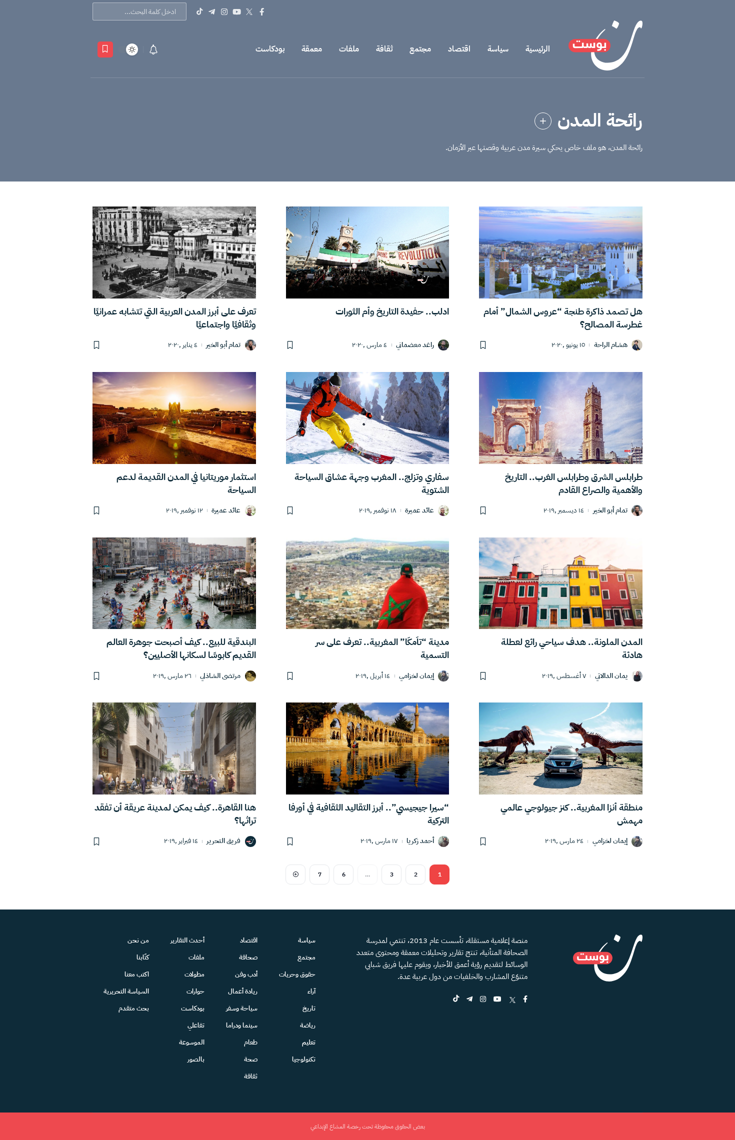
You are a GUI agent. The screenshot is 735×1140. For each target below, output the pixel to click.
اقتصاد (459, 49)
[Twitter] (249, 12)
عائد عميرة (419, 510)
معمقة (312, 49)
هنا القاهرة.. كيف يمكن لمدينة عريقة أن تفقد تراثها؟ (175, 813)
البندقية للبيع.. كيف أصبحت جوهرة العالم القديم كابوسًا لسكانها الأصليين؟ (181, 648)
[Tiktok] (199, 12)
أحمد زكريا (420, 841)
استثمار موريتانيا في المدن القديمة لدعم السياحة (186, 483)
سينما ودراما (242, 1025)
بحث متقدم (133, 1008)
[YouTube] (236, 12)
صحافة (248, 957)
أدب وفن (246, 974)
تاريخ (309, 1008)
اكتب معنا (136, 974)
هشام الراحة (611, 345)
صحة (251, 1059)
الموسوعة (191, 1042)
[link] (543, 121)
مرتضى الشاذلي (220, 676)
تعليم (309, 1042)
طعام (251, 1042)
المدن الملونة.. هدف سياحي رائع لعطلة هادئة (571, 648)
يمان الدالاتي (611, 676)
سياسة (498, 49)
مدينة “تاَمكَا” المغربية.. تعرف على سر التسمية (382, 648)
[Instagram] (224, 12)
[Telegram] (212, 12)
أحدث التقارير (187, 940)
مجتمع (420, 49)
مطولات (194, 974)
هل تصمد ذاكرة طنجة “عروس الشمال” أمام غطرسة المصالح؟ (563, 317)
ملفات (349, 49)
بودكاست (270, 49)
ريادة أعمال (243, 991)
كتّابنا (142, 957)
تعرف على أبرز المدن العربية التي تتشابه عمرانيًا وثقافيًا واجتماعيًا (175, 317)
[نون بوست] (605, 49)
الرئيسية (538, 49)
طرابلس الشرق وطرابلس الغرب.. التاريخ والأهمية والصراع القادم (573, 483)
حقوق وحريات (297, 974)
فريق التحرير (223, 841)
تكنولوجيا (304, 1059)
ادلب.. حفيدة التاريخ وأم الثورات (392, 311)
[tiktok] (456, 999)
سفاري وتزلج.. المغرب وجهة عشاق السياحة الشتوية (371, 483)
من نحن (138, 940)
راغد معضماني (415, 345)
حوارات (195, 991)
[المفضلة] (105, 50)
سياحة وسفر (242, 1008)
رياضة (308, 1025)
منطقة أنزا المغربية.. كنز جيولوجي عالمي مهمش (571, 813)
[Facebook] (262, 12)
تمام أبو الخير (223, 345)
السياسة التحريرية (126, 991)
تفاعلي (196, 1025)
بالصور (196, 1059)
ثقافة (384, 49)
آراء (312, 991)
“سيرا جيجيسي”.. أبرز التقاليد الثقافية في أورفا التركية (368, 813)
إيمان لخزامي (416, 676)
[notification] (153, 50)
